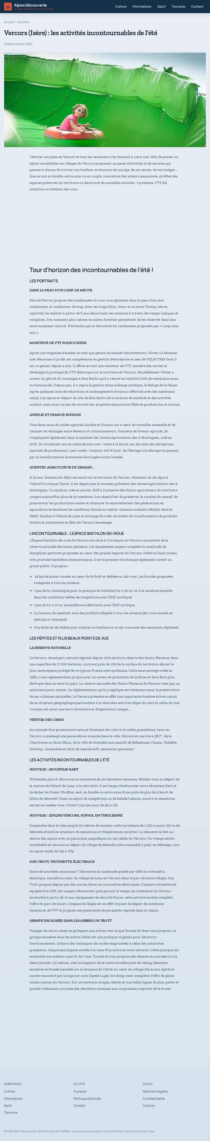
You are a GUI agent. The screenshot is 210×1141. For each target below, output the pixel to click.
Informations (141, 6)
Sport (162, 6)
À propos (80, 1091)
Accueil (9, 22)
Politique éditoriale (87, 1098)
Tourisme (178, 6)
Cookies (149, 1105)
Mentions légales (155, 1091)
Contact (197, 6)
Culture (121, 6)
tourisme (23, 22)
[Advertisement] (105, 229)
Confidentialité (154, 1098)
